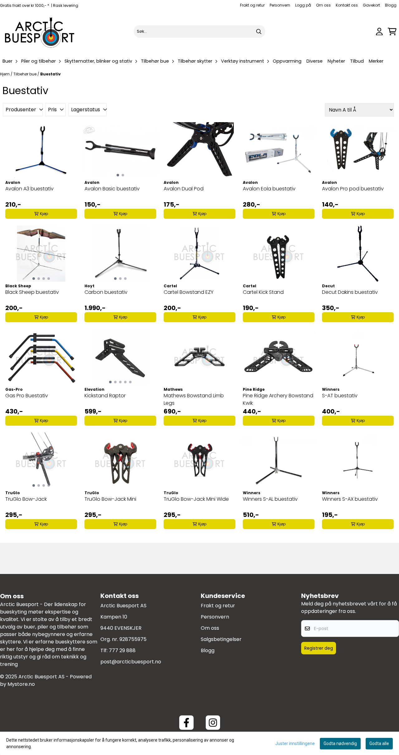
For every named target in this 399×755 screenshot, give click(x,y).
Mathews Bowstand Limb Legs (194, 399)
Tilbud (357, 61)
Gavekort (371, 5)
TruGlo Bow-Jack (26, 499)
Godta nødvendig (340, 743)
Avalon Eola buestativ (269, 188)
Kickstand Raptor (105, 395)
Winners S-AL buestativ (270, 499)
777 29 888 (122, 650)
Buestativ (50, 74)
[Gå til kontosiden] (379, 31)
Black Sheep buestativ (32, 292)
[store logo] (40, 31)
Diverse (314, 61)
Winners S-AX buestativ (350, 499)
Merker (376, 61)
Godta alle (379, 743)
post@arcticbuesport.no (130, 661)
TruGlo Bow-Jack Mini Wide (196, 499)
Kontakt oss (347, 5)
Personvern (280, 5)
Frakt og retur (252, 5)
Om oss (323, 5)
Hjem (5, 74)
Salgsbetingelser (221, 639)
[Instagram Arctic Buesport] (213, 722)
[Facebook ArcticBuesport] (186, 722)
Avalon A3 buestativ (29, 188)
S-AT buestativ (340, 395)
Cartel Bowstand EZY (189, 292)
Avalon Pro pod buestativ (353, 188)
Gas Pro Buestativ (26, 395)
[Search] (259, 31)
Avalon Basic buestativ (112, 188)
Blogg (391, 5)
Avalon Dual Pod (184, 188)
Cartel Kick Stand (263, 292)
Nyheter (336, 61)
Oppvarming (287, 61)
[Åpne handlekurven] (392, 31)
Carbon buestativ (105, 292)
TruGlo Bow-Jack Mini (110, 499)
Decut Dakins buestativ (350, 292)
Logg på (303, 5)
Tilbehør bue (25, 74)
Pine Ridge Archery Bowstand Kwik (278, 399)
